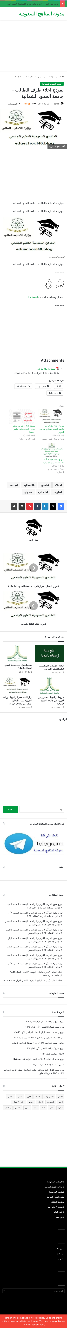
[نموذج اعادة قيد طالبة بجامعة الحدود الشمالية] (51, 450)
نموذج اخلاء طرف (46, 368)
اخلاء (57, 485)
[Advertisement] (33, 47)
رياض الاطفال (18, 1102)
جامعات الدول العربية (54, 1186)
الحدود (43, 485)
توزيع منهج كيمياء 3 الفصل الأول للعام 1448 (45, 1048)
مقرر (27, 1107)
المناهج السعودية (57, 1191)
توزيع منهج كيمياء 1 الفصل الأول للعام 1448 (45, 1021)
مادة (35, 1107)
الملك (40, 1102)
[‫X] (53, 506)
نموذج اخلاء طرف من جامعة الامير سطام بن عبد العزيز (51, 429)
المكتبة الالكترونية (56, 1207)
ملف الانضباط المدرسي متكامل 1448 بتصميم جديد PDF (39, 1037)
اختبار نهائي (49, 1096)
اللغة (61, 1102)
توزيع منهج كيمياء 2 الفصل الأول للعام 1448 (45, 1027)
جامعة (12, 485)
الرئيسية (58, 76)
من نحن (61, 1253)
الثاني (20, 1096)
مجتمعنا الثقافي (57, 1202)
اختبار (60, 1096)
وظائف (8, 1107)
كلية (43, 1107)
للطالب (42, 492)
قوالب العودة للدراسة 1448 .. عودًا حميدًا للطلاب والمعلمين (37, 1043)
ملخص (18, 1107)
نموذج (27, 492)
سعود (60, 1107)
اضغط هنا (33, 297)
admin (56, 104)
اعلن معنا (60, 1217)
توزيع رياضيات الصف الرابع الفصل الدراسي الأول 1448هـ (38, 1032)
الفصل (10, 1096)
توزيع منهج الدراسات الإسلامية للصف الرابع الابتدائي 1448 (38, 1059)
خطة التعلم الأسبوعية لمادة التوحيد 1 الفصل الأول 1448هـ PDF (32, 980)
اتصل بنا (61, 1258)
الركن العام (59, 1212)
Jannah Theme (12, 1317)
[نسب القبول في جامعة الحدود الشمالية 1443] (17, 653)
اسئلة (37, 1096)
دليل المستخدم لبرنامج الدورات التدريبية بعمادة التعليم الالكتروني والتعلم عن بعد (17, 700)
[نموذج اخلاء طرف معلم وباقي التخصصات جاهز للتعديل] (22, 416)
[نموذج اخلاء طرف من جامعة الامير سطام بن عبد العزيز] (51, 416)
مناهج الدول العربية (56, 1196)
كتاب (52, 1107)
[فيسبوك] (61, 506)
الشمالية (28, 485)
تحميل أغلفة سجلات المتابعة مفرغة (48, 1064)
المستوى (50, 1102)
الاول (29, 1096)
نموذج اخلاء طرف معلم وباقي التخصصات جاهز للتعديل (24, 429)
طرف (57, 492)
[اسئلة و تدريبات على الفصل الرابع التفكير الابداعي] (49, 653)
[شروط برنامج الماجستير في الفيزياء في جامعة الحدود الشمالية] (49, 686)
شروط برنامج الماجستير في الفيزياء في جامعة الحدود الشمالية (51, 700)
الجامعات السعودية (43, 76)
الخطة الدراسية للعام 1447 (52, 1053)
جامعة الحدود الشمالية (23, 76)
